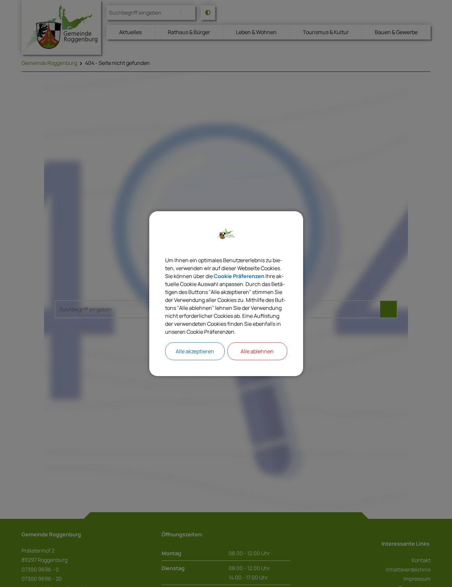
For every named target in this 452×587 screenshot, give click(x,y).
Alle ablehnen (257, 351)
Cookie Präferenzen (239, 276)
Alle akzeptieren (195, 351)
